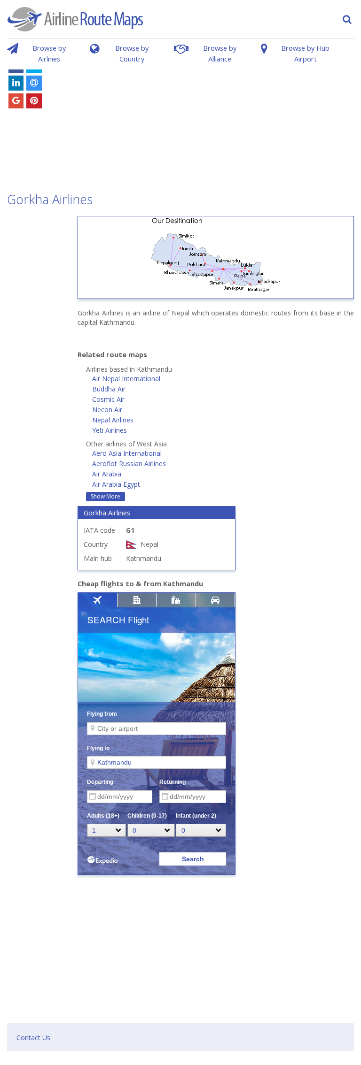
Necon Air (107, 409)
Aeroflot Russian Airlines (129, 463)
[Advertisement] (213, 121)
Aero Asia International (127, 453)
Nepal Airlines (112, 419)
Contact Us (33, 1037)
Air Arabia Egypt (116, 484)
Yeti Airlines (109, 430)
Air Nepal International (126, 378)
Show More (105, 496)
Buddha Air (109, 388)
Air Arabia (106, 473)
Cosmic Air (108, 399)
